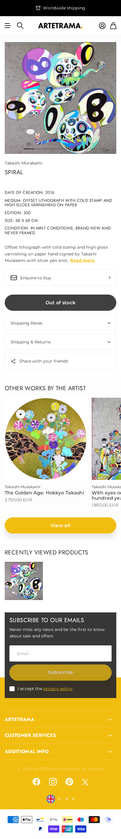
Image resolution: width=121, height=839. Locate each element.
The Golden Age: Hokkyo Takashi (44, 493)
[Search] (20, 25)
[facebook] (36, 782)
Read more (82, 260)
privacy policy (58, 688)
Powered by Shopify (83, 769)
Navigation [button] (8, 25)
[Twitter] (85, 782)
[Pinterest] (69, 782)
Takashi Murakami (23, 163)
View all (61, 525)
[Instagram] (53, 782)
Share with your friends (43, 361)
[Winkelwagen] (113, 25)
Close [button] (60, 719)
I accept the (45, 688)
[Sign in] (102, 25)
